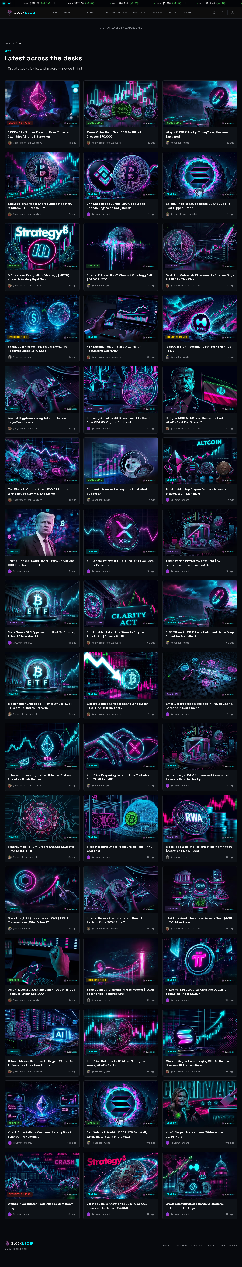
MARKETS (69, 12)
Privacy (233, 1245)
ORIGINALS (90, 12)
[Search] (214, 12)
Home (8, 43)
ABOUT (188, 12)
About (166, 1245)
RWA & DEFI (139, 12)
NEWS (54, 12)
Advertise (196, 1245)
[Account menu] (232, 12)
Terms (222, 1245)
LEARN (155, 12)
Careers (210, 1245)
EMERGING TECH (114, 12)
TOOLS (172, 12)
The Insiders (180, 1245)
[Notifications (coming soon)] (222, 12)
